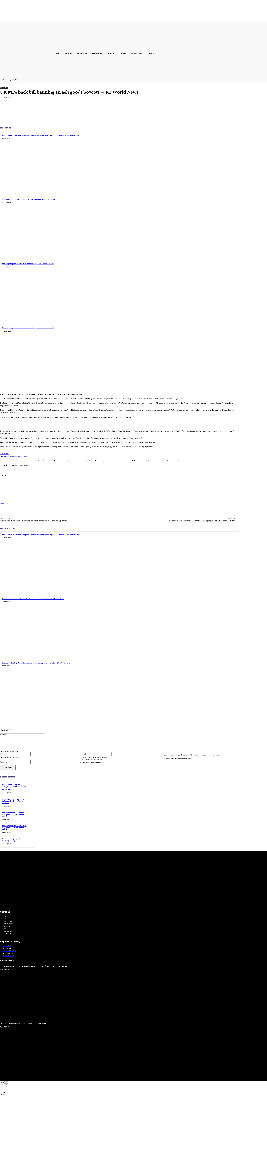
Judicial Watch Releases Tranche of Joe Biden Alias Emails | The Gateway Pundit (33, 521)
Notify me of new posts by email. (93, 762)
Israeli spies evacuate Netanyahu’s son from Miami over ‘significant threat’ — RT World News (41, 136)
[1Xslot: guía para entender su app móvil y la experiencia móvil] (206, 291)
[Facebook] (201, 102)
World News (4, 87)
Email (2, 1084)
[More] (231, 102)
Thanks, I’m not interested (33, 1161)
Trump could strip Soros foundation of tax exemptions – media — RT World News (36, 663)
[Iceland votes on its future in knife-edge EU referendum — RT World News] (206, 628)
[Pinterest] (216, 102)
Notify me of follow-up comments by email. (177, 759)
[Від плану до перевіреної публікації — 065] (33, 840)
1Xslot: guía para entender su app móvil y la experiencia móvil (28, 264)
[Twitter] (208, 102)
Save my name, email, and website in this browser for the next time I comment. (191, 755)
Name (2, 1082)
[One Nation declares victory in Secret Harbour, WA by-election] (206, 227)
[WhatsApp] (223, 102)
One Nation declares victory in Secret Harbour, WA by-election (28, 200)
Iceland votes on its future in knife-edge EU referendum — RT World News (33, 599)
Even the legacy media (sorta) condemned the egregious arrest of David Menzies (201, 521)
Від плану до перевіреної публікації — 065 (11, 840)
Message (3, 1092)
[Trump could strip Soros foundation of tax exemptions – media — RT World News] (206, 692)
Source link (4, 503)
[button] (166, 53)
